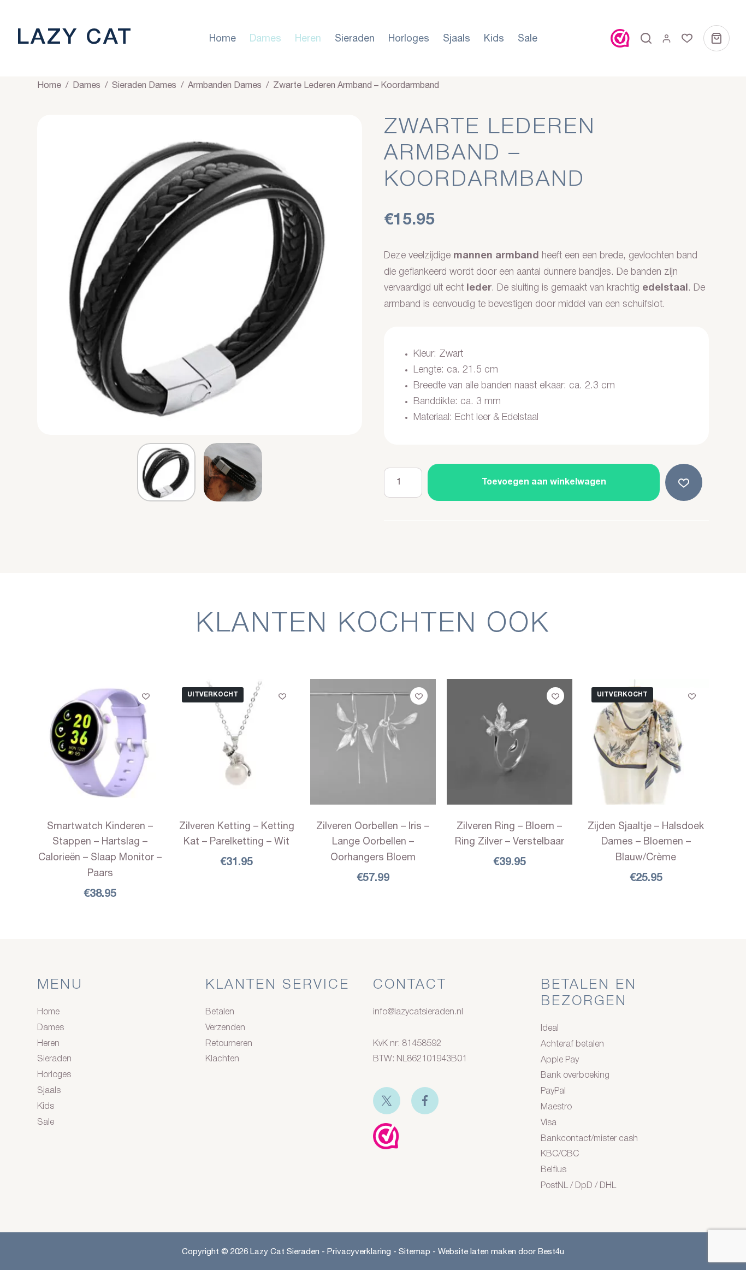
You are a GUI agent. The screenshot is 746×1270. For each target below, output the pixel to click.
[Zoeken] (646, 38)
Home (222, 38)
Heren (308, 38)
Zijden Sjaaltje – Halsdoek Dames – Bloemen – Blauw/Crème (646, 841)
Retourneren (228, 1044)
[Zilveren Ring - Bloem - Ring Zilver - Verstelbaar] (509, 742)
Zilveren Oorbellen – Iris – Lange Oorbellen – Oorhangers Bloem (372, 841)
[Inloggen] (666, 38)
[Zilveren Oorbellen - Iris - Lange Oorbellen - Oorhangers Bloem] (373, 742)
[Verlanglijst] (687, 38)
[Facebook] (425, 1100)
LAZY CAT (74, 38)
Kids (494, 38)
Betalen (219, 1012)
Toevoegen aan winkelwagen (544, 482)
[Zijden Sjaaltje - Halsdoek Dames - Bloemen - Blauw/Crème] (646, 742)
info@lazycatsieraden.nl (418, 1012)
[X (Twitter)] (386, 1100)
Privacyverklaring (359, 1251)
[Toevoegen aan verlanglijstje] (686, 482)
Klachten (222, 1059)
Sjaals (456, 38)
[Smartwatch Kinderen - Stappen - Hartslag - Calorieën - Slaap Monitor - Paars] (100, 742)
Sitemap (414, 1251)
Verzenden (225, 1028)
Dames (265, 38)
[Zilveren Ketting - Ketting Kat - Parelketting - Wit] (236, 742)
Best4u (551, 1251)
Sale (527, 38)
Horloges (408, 38)
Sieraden (355, 38)
